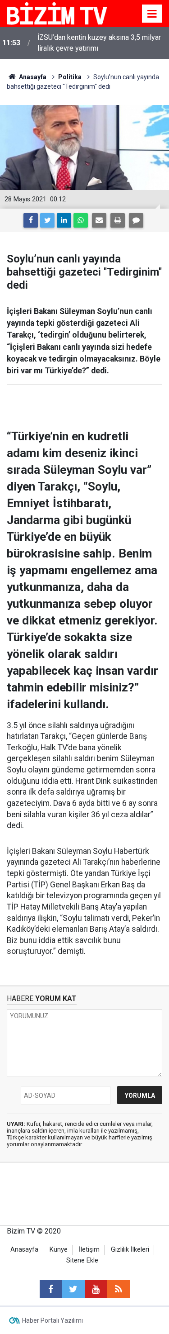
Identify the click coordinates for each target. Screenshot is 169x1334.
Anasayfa (24, 1249)
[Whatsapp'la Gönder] (80, 220)
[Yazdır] (117, 220)
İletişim (89, 1249)
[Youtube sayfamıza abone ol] (96, 1289)
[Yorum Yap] (136, 220)
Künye (59, 1249)
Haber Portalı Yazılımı (52, 1320)
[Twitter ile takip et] (73, 1289)
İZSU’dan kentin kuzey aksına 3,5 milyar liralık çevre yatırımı (99, 42)
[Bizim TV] (57, 13)
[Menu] (152, 14)
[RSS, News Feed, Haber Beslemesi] (118, 1289)
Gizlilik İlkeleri (130, 1249)
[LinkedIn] (64, 220)
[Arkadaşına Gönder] (99, 220)
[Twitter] (47, 220)
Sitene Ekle (82, 1260)
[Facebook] (30, 220)
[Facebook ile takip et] (51, 1289)
